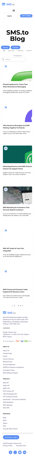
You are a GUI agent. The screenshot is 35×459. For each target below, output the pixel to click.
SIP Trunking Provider (10, 397)
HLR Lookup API (8, 391)
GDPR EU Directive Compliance (13, 367)
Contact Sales (7, 353)
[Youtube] (20, 452)
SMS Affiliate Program (10, 373)
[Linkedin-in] (24, 452)
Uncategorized (18, 55)
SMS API (29, 50)
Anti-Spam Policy (9, 370)
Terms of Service (8, 359)
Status (5, 423)
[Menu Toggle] (14, 10)
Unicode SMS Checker (10, 429)
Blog (4, 418)
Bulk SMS (11, 50)
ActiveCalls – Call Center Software (14, 399)
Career (5, 356)
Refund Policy (7, 362)
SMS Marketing (8, 402)
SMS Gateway (7, 405)
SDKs (5, 420)
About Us (6, 350)
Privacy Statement (9, 364)
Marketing (20, 50)
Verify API (6, 385)
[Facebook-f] (10, 452)
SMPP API (6, 388)
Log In (9, 16)
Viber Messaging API (10, 394)
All (4, 50)
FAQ (4, 426)
